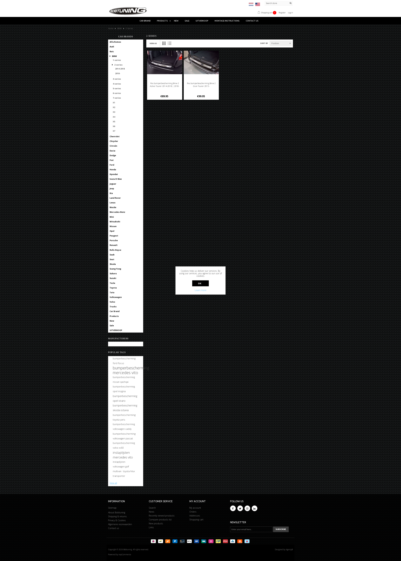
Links (151, 527)
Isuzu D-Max (116, 179)
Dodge (113, 155)
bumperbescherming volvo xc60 (124, 445)
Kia (111, 193)
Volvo (112, 302)
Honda (113, 169)
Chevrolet (115, 136)
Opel (112, 231)
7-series (117, 98)
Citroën (113, 146)
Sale (187, 21)
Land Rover (115, 198)
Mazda (113, 207)
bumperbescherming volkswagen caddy (124, 426)
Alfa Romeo (115, 42)
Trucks (113, 306)
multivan (117, 471)
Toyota (113, 287)
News (151, 511)
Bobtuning (115, 344)
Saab (112, 254)
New (176, 21)
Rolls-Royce (115, 250)
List (169, 43)
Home (110, 28)
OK (199, 283)
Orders (192, 511)
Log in (290, 12)
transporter (119, 475)
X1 (114, 102)
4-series (117, 83)
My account (195, 507)
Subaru (113, 273)
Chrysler (114, 141)
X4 (114, 117)
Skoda (113, 264)
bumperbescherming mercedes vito (131, 370)
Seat (112, 259)
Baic (112, 51)
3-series (117, 79)
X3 (114, 112)
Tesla (112, 283)
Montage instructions (227, 21)
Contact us (252, 21)
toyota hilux (129, 471)
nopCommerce (125, 554)
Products (162, 21)
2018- (117, 73)
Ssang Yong (115, 268)
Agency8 (289, 549)
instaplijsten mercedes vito (123, 454)
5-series (117, 88)
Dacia (112, 150)
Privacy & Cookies (117, 520)
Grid (164, 43)
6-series (117, 93)
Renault (113, 245)
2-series (118, 65)
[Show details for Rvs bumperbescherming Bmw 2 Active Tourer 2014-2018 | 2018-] (164, 62)
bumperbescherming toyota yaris (124, 417)
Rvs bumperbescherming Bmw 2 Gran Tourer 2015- (201, 84)
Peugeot (114, 235)
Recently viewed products (161, 515)
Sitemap (112, 507)
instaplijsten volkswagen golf (121, 464)
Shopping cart (196, 519)
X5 (114, 121)
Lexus (112, 202)
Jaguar (113, 184)
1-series (117, 60)
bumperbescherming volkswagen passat (124, 436)
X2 (114, 107)
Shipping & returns (117, 516)
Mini (112, 217)
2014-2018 (120, 68)
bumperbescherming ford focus (124, 361)
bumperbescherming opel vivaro (125, 398)
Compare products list (160, 519)
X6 (114, 126)
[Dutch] (251, 4)
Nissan (113, 226)
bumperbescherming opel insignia (124, 389)
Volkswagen (116, 297)
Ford (112, 165)
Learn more (200, 290)
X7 (114, 131)
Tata (112, 292)
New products (156, 523)
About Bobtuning (116, 512)
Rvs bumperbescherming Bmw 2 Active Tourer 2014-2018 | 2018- (164, 84)
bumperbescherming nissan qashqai (124, 379)
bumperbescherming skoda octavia (125, 408)
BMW (114, 56)
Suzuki (113, 278)
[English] (258, 4)
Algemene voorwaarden (120, 524)
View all (113, 483)
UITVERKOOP (202, 21)
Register (282, 12)
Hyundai (114, 174)
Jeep (112, 188)
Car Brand (145, 21)
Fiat (112, 160)
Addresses (194, 515)
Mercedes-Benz (117, 212)
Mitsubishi (115, 221)
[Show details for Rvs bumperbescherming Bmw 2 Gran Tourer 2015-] (201, 62)
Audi (112, 46)
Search (152, 507)
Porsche (114, 240)
